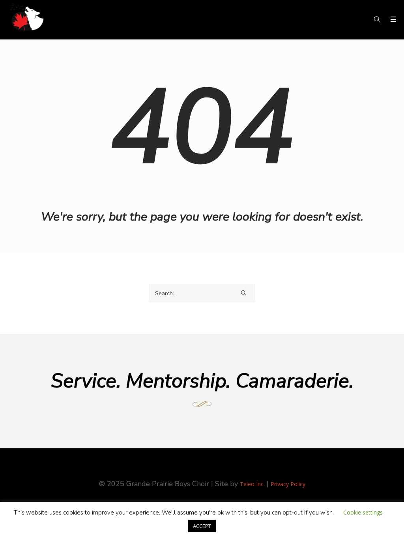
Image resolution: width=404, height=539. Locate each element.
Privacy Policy (288, 484)
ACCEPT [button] (202, 526)
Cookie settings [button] (363, 512)
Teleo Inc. (252, 484)
